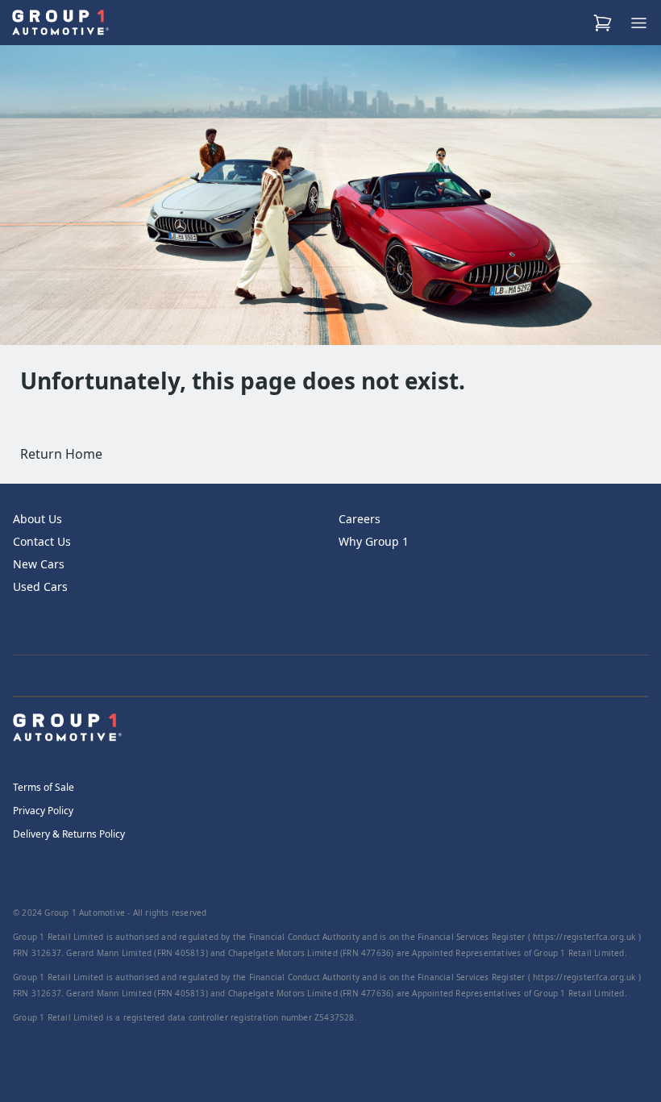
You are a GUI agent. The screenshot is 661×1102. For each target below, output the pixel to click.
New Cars (38, 564)
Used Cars (40, 586)
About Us (37, 518)
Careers (359, 518)
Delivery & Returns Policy (69, 834)
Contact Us (42, 541)
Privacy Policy (43, 810)
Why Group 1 (374, 541)
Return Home (61, 454)
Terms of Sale (43, 787)
